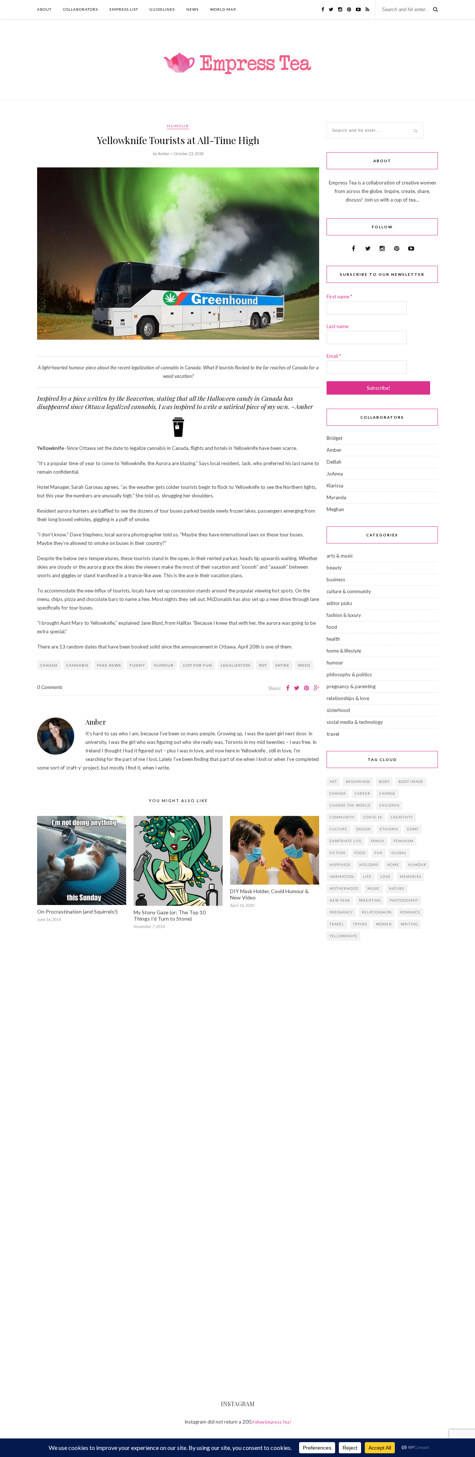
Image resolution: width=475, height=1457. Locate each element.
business (336, 579)
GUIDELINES (162, 9)
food (332, 627)
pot (263, 665)
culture (338, 829)
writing (409, 924)
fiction (337, 853)
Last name (337, 326)
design (363, 829)
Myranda (336, 497)
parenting (370, 900)
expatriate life (346, 841)
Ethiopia (389, 829)
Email (334, 356)
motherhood (344, 888)
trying (360, 924)
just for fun (197, 665)
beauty (334, 568)
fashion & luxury (344, 615)
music (373, 888)
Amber (95, 722)
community (342, 817)
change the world (350, 805)
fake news (109, 665)
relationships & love (348, 698)
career (362, 793)
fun (378, 853)
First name (339, 297)
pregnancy (341, 912)
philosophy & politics (349, 674)
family (377, 841)
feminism (403, 841)
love (385, 877)
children (389, 805)
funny (137, 665)
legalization (235, 665)
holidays (368, 865)
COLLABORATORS (80, 9)
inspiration (342, 877)
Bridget (335, 438)
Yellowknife (343, 936)
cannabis (77, 665)
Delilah (334, 462)
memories (410, 877)
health (333, 639)
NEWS (192, 9)
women (384, 924)
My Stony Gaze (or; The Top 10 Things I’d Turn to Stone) (170, 915)
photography (404, 900)
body (384, 782)
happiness (340, 865)
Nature (396, 888)
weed (304, 665)
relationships (377, 912)
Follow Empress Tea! (271, 1422)
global (399, 853)
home (393, 865)
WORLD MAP (223, 9)
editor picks (339, 603)
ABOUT (44, 9)
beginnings (358, 782)
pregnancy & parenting (351, 686)
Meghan (335, 509)
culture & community (349, 591)
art (333, 782)
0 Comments (49, 687)
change (387, 793)
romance (410, 912)
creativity (402, 817)
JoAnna (335, 474)
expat (413, 829)
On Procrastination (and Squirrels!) (77, 911)
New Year (340, 900)
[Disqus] (178, 1044)
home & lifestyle (344, 651)
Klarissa (335, 486)
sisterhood (338, 710)
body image (411, 782)
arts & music (340, 556)
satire (282, 665)
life (367, 877)
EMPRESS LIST (123, 9)
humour (178, 126)
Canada (49, 665)
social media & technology (355, 722)
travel (333, 734)
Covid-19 (372, 817)
